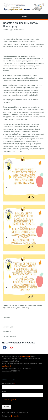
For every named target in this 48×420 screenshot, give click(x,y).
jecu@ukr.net (6, 366)
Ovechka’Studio (25, 356)
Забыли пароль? (10, 400)
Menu (24, 17)
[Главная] (24, 10)
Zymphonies (15, 416)
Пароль (4, 391)
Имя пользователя (8, 383)
